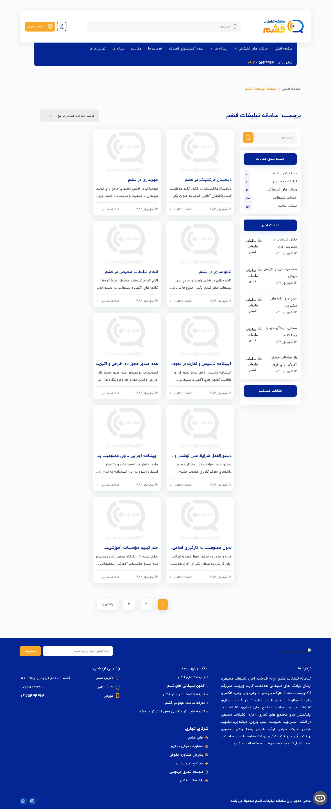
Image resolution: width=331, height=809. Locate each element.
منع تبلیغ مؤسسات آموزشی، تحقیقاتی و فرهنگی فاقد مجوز (131, 547)
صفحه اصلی (283, 49)
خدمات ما (155, 49)
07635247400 (32, 687)
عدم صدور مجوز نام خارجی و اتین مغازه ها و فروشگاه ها (128, 363)
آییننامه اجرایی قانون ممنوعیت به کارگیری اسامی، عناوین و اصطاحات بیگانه (127, 455)
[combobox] (69, 115)
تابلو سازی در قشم (215, 272)
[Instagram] (32, 801)
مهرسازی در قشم (143, 179)
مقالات (136, 49)
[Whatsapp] (23, 801)
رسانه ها (220, 48)
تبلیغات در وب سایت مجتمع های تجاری (276, 707)
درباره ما (118, 49)
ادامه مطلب (183, 209)
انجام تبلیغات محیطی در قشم (131, 272)
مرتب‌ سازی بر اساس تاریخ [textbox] (76, 116)
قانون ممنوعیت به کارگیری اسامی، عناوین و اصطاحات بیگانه (201, 547)
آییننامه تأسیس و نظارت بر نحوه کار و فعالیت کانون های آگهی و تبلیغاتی (202, 363)
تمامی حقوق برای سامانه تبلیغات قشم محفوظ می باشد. (270, 801)
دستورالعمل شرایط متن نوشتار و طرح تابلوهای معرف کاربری (203, 455)
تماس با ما (98, 49)
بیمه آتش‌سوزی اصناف (186, 49)
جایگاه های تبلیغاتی (253, 48)
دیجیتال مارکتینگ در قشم (208, 179)
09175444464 (32, 695)
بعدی (109, 604)
